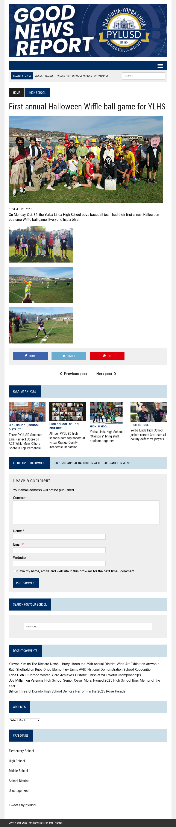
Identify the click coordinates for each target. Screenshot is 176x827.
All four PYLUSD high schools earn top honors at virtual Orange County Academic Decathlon (67, 440)
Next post (104, 374)
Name (18, 531)
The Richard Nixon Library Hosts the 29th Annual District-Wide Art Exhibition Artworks (95, 664)
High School (18, 425)
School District (19, 781)
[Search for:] (88, 626)
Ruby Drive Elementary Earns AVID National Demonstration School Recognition (93, 669)
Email (17, 544)
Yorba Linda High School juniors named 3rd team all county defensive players (148, 434)
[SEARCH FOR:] (143, 76)
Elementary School (21, 751)
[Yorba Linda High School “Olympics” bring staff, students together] (106, 421)
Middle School (18, 771)
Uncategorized (19, 791)
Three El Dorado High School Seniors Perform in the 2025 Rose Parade (72, 691)
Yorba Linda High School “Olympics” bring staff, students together (106, 436)
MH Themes (55, 822)
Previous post (75, 374)
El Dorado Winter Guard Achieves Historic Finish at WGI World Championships (83, 675)
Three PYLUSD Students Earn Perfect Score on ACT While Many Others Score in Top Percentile (25, 441)
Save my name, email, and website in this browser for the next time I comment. (76, 571)
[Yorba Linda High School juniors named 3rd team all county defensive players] (148, 419)
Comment (20, 498)
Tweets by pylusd (22, 805)
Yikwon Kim (17, 664)
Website (19, 558)
